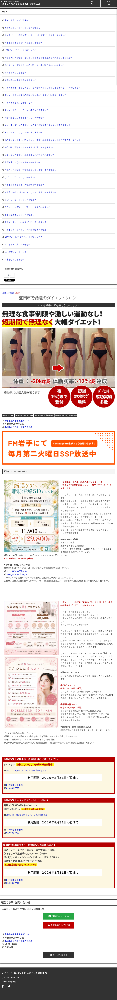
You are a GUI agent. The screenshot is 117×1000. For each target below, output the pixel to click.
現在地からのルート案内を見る (19, 427)
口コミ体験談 (11, 293)
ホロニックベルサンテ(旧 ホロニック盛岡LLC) (20, 4)
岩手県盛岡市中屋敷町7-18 (17, 420)
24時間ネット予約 (14, 785)
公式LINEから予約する (17, 571)
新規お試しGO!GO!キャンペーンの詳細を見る (27, 815)
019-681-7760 (12, 788)
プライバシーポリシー (10, 978)
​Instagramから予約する (17, 574)
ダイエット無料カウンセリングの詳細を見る (26, 770)
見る (9, 275)
